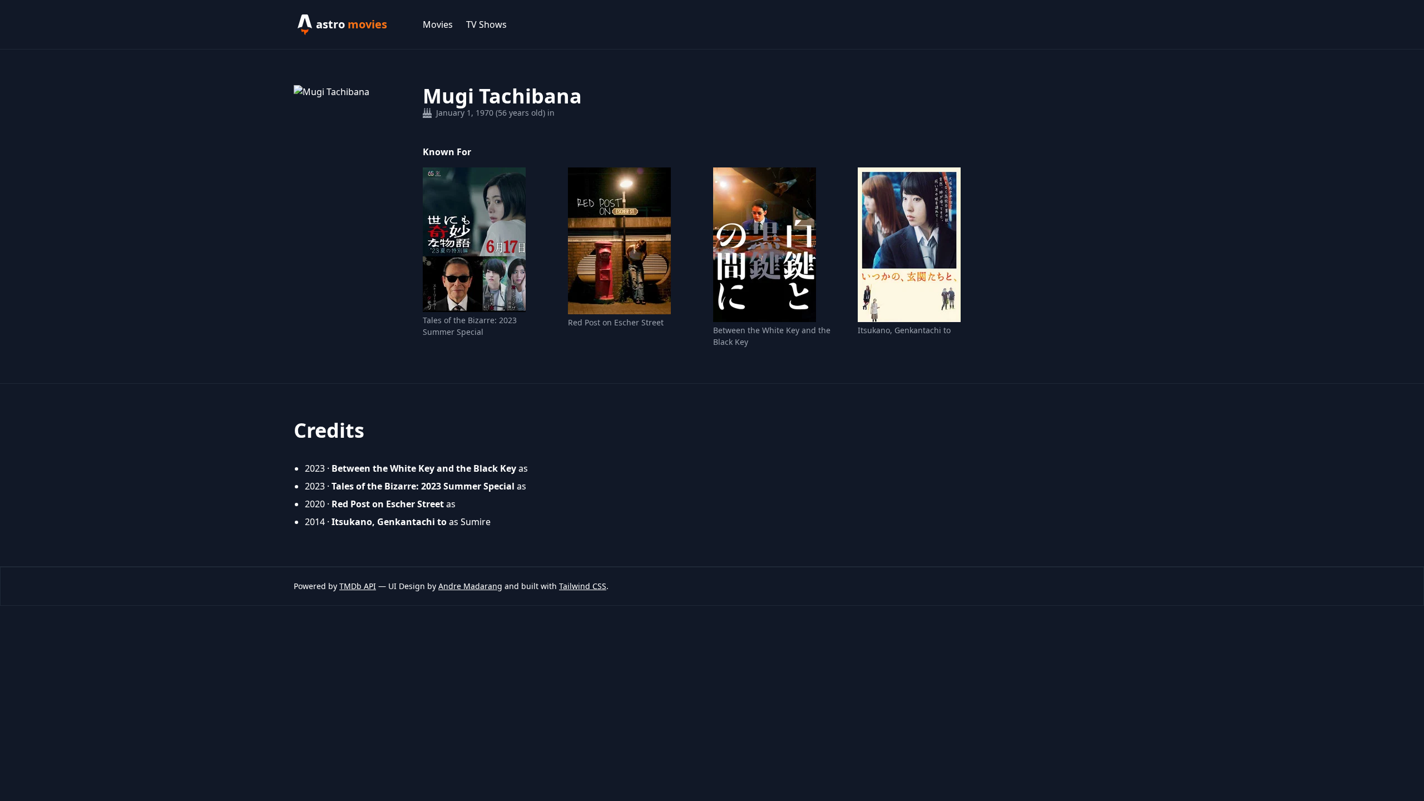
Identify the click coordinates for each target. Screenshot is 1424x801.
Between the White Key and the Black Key (771, 336)
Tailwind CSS (582, 586)
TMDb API (357, 586)
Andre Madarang (470, 586)
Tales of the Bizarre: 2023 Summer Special (470, 326)
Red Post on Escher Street (616, 322)
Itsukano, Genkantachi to (904, 330)
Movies (438, 24)
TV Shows (486, 24)
